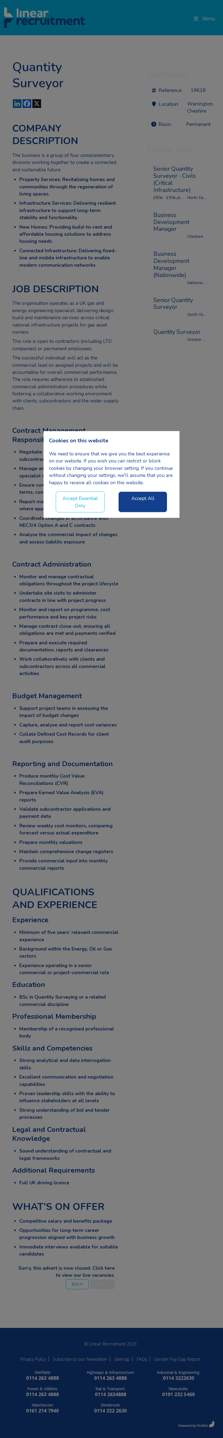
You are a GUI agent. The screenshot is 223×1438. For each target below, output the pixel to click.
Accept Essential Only (80, 502)
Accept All (142, 498)
